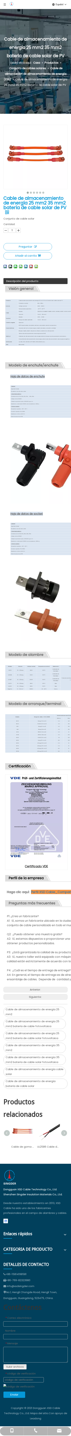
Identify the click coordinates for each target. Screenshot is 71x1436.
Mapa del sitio (39, 1413)
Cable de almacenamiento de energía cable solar (34, 1071)
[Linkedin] (5, 1220)
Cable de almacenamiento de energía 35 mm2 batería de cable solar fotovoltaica (32, 1059)
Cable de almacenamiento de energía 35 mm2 (32, 1047)
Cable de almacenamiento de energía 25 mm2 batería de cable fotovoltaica (32, 1023)
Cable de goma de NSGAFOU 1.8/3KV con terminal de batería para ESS (22, 1146)
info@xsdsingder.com (20, 1286)
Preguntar (25, 247)
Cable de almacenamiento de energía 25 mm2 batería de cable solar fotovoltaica (32, 1035)
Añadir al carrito (26, 256)
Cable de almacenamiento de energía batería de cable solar (30, 1083)
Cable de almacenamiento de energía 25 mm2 (32, 1012)
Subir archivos (15, 1367)
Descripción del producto (22, 281)
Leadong (35, 1418)
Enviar (14, 1395)
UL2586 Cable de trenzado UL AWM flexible (48, 1146)
